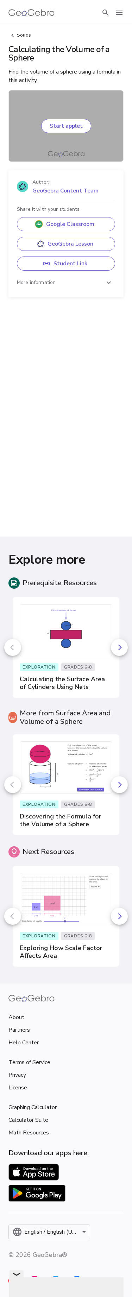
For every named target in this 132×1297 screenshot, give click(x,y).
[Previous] (12, 647)
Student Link (70, 263)
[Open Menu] (119, 12)
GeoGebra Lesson (70, 244)
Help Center (23, 1042)
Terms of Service (29, 1062)
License (17, 1088)
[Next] (119, 647)
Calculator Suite (28, 1120)
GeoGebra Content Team (65, 191)
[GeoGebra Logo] (31, 12)
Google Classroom (70, 224)
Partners (19, 1030)
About (16, 1017)
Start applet (66, 126)
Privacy (17, 1075)
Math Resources (28, 1133)
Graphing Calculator (32, 1107)
